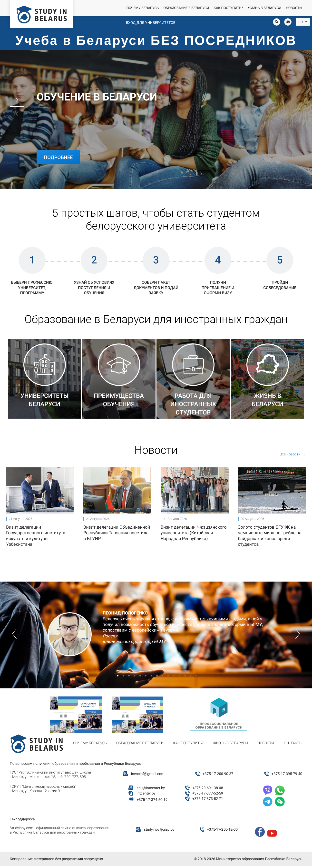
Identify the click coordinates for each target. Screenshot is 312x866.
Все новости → (293, 454)
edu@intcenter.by (151, 788)
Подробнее (58, 157)
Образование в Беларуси (186, 8)
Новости (294, 8)
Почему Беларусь (142, 8)
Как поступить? (228, 8)
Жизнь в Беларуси (264, 8)
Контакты (292, 743)
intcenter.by (146, 793)
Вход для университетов (150, 22)
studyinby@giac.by (159, 829)
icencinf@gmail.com (148, 774)
